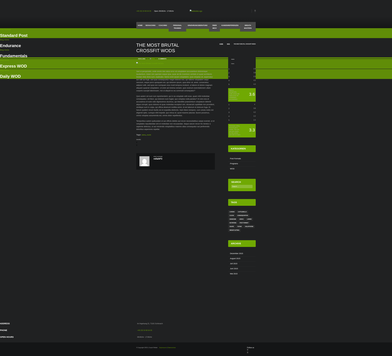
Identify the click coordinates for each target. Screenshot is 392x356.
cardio (232, 212)
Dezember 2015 (236, 253)
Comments (162, 59)
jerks (144, 135)
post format (244, 223)
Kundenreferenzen (229, 25)
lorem (249, 219)
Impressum (162, 347)
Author (232, 59)
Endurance (10, 45)
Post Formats (5, 29)
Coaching (163, 25)
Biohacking (151, 25)
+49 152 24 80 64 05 (143, 11)
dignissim (233, 219)
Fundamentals (13, 56)
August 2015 (235, 258)
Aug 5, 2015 (141, 59)
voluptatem (249, 226)
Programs (234, 164)
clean (232, 215)
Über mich (214, 27)
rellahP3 (158, 158)
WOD (228, 44)
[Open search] (249, 11)
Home (140, 25)
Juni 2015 (234, 269)
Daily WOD (10, 76)
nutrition (233, 223)
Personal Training (177, 27)
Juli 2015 (233, 264)
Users (232, 63)
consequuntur (242, 215)
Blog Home (4, 40)
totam (239, 226)
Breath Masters (248, 27)
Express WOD (13, 66)
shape (149, 135)
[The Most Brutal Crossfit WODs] (150, 63)
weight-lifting (234, 230)
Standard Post (13, 35)
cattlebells (242, 212)
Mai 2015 (234, 274)
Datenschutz (172, 347)
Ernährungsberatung (198, 25)
